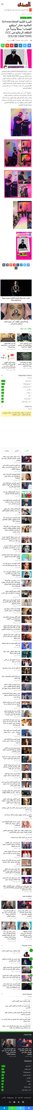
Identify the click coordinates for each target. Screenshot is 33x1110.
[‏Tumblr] (17, 265)
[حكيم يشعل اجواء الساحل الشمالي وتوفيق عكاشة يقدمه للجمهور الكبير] (27, 557)
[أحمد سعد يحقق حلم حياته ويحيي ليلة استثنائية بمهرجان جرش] (27, 880)
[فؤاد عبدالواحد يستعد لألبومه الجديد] (27, 953)
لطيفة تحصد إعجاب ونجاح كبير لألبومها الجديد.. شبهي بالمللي (12, 609)
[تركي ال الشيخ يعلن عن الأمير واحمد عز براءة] (27, 662)
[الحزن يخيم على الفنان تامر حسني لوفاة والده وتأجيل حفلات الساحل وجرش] (27, 862)
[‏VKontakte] (7, 265)
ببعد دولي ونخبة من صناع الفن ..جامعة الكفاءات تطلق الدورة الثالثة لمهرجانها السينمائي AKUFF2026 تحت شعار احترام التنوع (17, 887)
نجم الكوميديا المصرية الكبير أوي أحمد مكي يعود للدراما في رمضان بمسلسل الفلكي (11, 467)
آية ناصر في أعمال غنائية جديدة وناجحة (21, 837)
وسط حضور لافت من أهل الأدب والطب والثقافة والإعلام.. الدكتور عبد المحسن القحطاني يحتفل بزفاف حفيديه (11, 529)
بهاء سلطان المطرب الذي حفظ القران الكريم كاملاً (11, 652)
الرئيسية (28, 14)
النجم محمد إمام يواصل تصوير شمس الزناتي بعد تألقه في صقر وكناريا (11, 853)
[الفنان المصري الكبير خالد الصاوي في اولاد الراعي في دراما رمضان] (27, 978)
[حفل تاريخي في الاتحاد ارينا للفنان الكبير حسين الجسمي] (27, 961)
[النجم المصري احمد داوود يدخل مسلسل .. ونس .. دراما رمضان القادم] (27, 732)
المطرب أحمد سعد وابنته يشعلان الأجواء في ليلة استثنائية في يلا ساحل (11, 704)
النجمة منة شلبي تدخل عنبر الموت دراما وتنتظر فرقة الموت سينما (11, 757)
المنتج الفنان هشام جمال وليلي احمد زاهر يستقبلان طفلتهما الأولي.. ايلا (10, 510)
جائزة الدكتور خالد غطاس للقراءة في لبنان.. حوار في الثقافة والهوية (11, 791)
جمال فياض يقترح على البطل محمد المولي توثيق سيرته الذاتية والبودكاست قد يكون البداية (11, 870)
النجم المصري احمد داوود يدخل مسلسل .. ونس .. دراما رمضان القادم (11, 732)
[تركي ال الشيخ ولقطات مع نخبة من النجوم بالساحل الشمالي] (27, 494)
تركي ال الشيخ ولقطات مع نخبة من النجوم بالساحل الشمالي (11, 492)
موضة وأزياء (23, 17)
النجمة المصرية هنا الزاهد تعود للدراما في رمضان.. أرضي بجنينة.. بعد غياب (11, 741)
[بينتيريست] (14, 265)
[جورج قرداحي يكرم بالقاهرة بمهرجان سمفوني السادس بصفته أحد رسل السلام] (27, 845)
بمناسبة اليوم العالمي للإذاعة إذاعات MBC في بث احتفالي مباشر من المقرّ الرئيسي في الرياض (8, 364)
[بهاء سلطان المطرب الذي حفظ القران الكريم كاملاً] (27, 654)
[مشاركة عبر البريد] (3, 265)
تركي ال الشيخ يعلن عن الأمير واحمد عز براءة (12, 660)
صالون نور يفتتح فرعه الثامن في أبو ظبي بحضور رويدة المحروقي (25, 364)
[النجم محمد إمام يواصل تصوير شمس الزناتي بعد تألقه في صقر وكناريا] (27, 853)
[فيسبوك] (28, 265)
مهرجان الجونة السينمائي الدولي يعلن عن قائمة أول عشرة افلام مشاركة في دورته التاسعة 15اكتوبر (11, 627)
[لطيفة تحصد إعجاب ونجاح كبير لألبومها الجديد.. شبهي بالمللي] (27, 611)
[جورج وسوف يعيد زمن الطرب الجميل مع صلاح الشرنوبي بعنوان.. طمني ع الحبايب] (27, 750)
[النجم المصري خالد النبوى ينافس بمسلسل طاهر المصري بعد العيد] (27, 969)
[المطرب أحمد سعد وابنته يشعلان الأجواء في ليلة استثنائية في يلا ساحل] (27, 704)
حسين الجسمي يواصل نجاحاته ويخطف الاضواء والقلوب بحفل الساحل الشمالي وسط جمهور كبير (11, 686)
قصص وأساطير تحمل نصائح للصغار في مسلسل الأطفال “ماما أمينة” (25, 345)
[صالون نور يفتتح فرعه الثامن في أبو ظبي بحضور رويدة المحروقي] (24, 356)
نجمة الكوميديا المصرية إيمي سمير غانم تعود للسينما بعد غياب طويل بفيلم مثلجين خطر (11, 783)
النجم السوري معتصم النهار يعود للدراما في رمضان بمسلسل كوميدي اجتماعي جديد (11, 501)
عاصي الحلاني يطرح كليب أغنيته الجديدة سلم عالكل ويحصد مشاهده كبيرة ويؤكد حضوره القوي (11, 800)
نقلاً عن (29, 389)
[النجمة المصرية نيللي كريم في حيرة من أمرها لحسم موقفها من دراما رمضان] (27, 549)
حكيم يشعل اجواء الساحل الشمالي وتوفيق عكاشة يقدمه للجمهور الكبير (11, 556)
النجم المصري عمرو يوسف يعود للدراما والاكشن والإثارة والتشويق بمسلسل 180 (11, 519)
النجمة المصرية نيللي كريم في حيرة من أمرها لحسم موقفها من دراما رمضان (11, 547)
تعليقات (6, 451)
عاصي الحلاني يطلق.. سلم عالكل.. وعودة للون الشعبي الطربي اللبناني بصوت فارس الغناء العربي (17, 831)
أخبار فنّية (28, 381)
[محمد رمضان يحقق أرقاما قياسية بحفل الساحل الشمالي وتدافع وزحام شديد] (27, 695)
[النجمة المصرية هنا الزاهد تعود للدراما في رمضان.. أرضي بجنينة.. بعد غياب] (27, 741)
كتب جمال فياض (26, 401)
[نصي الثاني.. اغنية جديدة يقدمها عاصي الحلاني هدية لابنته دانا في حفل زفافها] (27, 637)
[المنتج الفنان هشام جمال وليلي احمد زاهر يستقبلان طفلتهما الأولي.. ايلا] (27, 511)
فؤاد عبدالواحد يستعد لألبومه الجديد (11, 951)
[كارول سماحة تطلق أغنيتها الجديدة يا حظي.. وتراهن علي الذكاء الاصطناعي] (27, 824)
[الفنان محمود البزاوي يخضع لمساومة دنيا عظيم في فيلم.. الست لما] (27, 593)
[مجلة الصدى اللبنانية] (24, 4)
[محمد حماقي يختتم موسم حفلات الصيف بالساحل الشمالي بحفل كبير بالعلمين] (27, 459)
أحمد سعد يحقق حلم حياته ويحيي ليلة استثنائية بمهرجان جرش (11, 878)
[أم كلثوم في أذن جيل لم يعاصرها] (27, 670)
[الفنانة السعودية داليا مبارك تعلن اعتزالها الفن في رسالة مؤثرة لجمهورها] (27, 476)
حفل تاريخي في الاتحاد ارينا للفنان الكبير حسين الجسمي (11, 960)
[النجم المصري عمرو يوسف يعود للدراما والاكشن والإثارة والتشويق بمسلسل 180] (27, 520)
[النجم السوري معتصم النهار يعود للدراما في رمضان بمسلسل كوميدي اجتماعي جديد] (27, 502)
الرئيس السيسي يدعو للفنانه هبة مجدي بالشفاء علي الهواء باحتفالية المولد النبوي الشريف (11, 484)
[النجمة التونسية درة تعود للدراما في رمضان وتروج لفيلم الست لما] (27, 566)
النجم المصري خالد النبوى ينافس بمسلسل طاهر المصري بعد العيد (11, 968)
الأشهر (17, 451)
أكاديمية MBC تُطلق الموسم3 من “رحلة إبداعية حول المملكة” (8, 345)
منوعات (23, 14)
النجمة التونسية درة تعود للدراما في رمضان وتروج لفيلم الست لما (11, 564)
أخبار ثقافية (27, 1069)
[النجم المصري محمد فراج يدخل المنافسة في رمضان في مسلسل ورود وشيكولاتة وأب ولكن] (27, 986)
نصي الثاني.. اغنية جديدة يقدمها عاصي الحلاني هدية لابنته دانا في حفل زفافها (11, 636)
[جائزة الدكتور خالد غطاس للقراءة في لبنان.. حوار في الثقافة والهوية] (27, 793)
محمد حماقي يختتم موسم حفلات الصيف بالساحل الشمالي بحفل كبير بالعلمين (10, 458)
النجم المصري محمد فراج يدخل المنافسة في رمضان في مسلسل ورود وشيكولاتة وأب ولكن (11, 985)
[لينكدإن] (21, 265)
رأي (30, 395)
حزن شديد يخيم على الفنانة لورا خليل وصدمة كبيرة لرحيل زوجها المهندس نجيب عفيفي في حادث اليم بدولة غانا (11, 722)
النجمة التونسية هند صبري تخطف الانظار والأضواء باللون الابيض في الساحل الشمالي (11, 601)
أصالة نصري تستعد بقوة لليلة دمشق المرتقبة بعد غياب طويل (12, 774)
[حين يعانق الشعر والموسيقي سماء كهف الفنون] (27, 678)
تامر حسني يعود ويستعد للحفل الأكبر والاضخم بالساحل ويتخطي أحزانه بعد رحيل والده (11, 766)
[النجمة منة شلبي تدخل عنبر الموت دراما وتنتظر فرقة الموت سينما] (27, 759)
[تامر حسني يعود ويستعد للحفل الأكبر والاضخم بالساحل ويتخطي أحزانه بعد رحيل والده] (27, 767)
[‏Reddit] (10, 265)
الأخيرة (27, 451)
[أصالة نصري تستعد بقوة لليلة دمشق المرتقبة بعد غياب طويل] (27, 776)
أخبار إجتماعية (27, 387)
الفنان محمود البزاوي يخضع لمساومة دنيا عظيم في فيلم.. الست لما (10, 593)
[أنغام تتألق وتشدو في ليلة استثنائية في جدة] (27, 645)
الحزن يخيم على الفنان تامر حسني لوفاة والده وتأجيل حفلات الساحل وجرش (11, 862)
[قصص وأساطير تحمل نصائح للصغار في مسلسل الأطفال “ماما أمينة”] (24, 337)
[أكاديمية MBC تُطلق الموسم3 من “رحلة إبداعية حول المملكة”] (7, 337)
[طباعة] (16, 268)
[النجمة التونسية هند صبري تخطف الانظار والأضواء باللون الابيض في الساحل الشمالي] (27, 602)
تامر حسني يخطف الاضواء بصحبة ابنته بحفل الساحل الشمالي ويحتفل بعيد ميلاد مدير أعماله (10, 538)
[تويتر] (24, 265)
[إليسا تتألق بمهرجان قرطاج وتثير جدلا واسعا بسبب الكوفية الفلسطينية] (27, 619)
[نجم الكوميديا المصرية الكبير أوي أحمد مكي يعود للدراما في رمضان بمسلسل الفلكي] (27, 468)
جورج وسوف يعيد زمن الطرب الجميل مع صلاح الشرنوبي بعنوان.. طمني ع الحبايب (11, 749)
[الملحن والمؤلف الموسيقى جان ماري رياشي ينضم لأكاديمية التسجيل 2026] (27, 574)
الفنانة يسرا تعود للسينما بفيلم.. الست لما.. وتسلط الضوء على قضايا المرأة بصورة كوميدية (12, 712)
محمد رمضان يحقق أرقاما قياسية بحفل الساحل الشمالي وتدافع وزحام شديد (11, 695)
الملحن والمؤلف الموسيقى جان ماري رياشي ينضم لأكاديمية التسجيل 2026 (11, 573)
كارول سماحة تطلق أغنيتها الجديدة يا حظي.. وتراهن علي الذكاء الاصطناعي (11, 823)
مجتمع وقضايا (27, 384)
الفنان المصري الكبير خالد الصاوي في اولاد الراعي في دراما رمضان (11, 976)
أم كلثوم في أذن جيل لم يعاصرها (11, 668)
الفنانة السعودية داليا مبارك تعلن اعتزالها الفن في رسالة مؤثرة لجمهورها (11, 476)
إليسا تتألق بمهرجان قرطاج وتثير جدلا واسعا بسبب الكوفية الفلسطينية (11, 618)
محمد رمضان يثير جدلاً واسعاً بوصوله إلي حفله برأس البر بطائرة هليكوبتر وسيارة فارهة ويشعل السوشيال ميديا (11, 583)
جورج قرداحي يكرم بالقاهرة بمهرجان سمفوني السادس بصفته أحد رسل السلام (11, 844)
